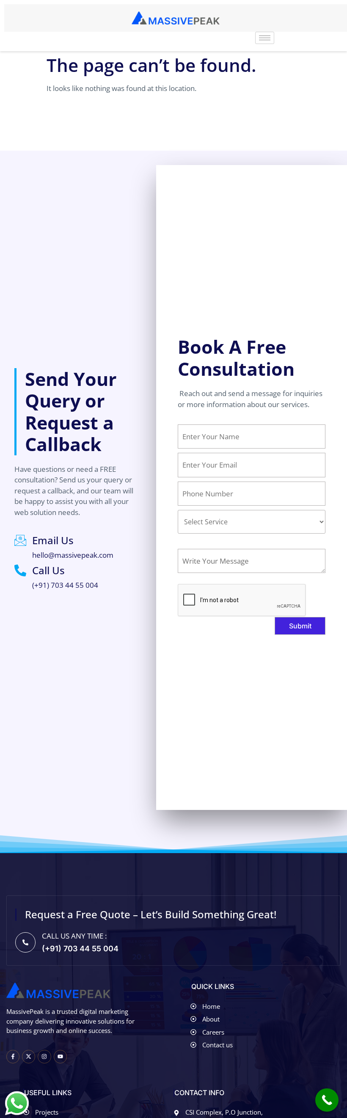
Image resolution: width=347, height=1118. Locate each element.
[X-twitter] (28, 1056)
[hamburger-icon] (264, 38)
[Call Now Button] (327, 1100)
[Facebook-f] (12, 1056)
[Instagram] (44, 1056)
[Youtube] (60, 1056)
